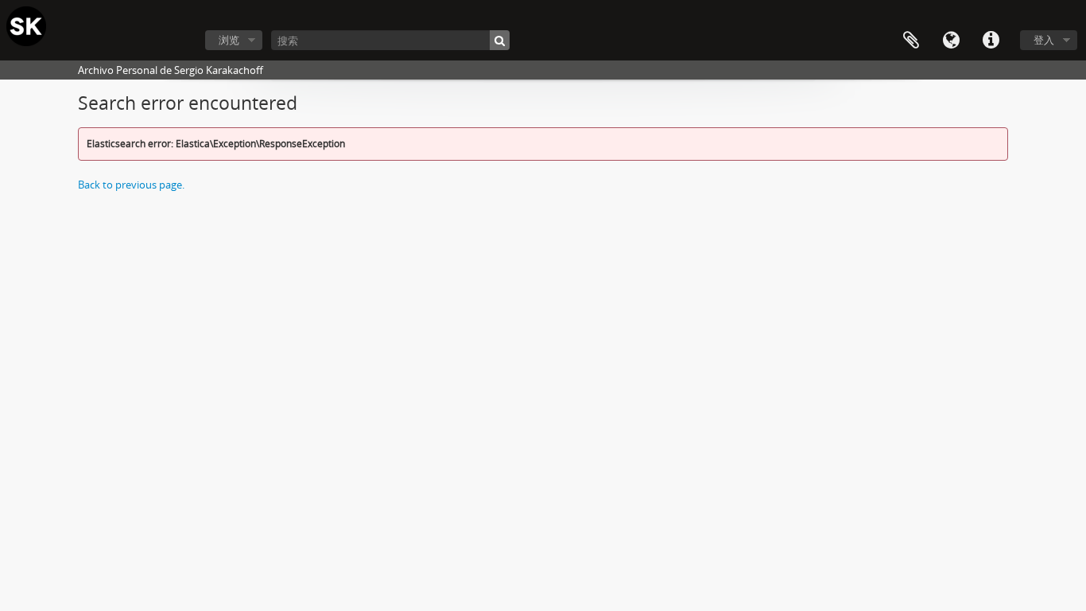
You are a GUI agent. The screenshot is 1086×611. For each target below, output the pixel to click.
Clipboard (911, 40)
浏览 (229, 40)
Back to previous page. (131, 184)
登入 (1044, 40)
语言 (951, 40)
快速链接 (990, 40)
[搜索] (500, 40)
